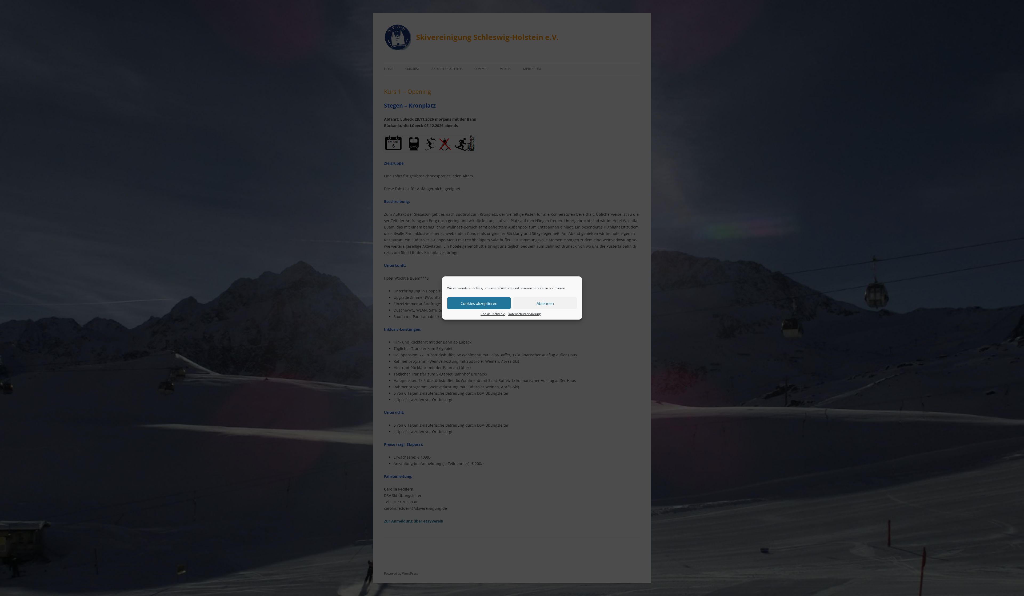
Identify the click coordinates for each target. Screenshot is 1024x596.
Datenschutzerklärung (524, 314)
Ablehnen (545, 303)
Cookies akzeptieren (479, 303)
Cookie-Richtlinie (493, 314)
